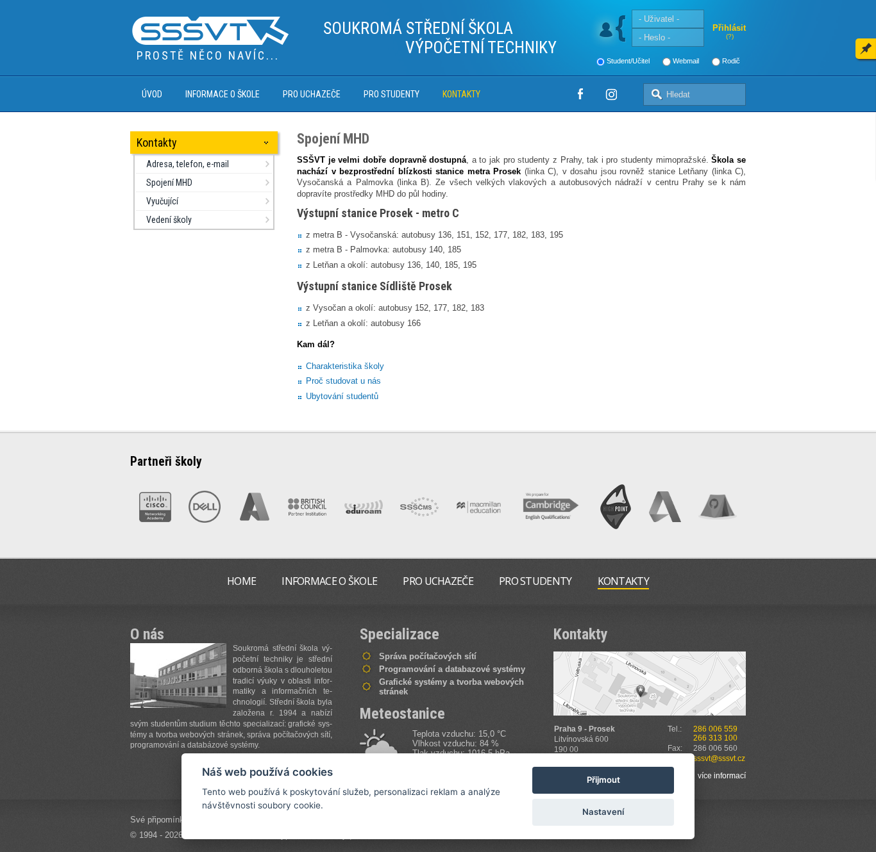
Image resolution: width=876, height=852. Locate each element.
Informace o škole (222, 94)
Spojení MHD (169, 182)
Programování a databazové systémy (452, 669)
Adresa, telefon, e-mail (187, 164)
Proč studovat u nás (343, 381)
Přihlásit (729, 28)
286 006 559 (715, 729)
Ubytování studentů (342, 396)
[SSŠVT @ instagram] (611, 94)
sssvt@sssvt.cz (719, 758)
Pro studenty (391, 94)
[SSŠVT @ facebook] (580, 94)
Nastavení (603, 812)
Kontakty (461, 94)
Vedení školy (169, 220)
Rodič (731, 61)
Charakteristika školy (345, 366)
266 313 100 (715, 737)
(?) (730, 36)
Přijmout (603, 779)
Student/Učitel (628, 61)
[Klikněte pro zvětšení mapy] (649, 683)
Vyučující (162, 201)
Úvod (152, 94)
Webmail (686, 61)
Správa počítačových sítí (427, 656)
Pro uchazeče (312, 94)
